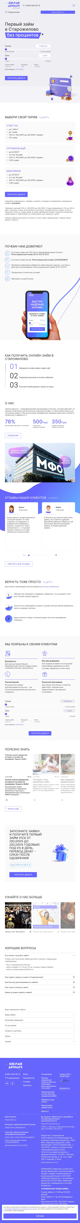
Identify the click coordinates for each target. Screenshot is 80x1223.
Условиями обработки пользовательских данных (21, 1209)
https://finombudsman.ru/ (50, 1124)
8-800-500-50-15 (32, 5)
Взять (25, 1074)
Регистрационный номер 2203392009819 (50, 260)
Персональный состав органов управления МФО (49, 1094)
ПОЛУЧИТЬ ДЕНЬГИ (16, 194)
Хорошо (40, 1216)
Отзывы (26, 1082)
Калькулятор (28, 1078)
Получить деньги (16, 78)
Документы (65, 1088)
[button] (25, 555)
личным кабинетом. (50, 587)
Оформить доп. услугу (48, 1101)
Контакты (27, 1085)
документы (16, 203)
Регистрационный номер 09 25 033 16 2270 (30, 254)
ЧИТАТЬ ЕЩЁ (13, 809)
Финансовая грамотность (47, 1106)
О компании (46, 1074)
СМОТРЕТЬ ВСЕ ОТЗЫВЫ (19, 564)
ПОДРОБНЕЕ (13, 435)
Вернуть (45, 1111)
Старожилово (13, 1078)
